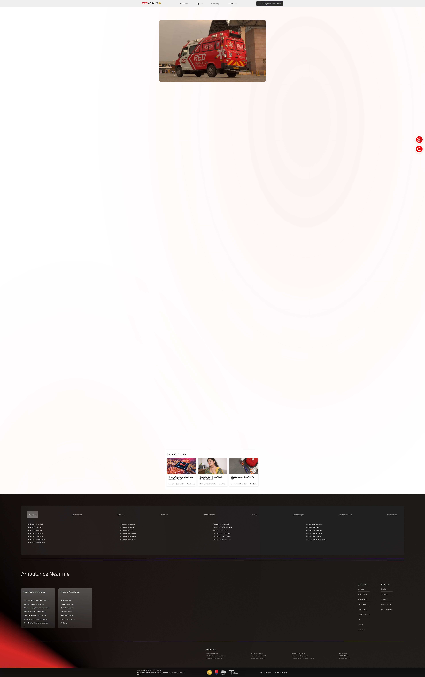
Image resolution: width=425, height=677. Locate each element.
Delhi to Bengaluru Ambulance (34, 612)
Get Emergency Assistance (270, 3)
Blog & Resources (364, 614)
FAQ (359, 620)
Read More (190, 483)
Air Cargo (64, 623)
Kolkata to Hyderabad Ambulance (36, 600)
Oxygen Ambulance (68, 619)
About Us (361, 589)
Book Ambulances (387, 609)
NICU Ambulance (67, 615)
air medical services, (200, 107)
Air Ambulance (66, 600)
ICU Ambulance (66, 612)
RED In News (362, 604)
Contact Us (361, 630)
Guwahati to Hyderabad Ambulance (37, 608)
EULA (139, 674)
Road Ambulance (67, 604)
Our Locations (362, 594)
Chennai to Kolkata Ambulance (35, 615)
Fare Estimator (362, 609)
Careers (360, 625)
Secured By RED (386, 604)
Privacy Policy (178, 672)
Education (384, 599)
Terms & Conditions (162, 672)
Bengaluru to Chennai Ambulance (36, 623)
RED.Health (192, 98)
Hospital (383, 589)
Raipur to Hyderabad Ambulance (35, 619)
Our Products (362, 599)
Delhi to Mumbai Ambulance (34, 604)
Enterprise (384, 594)
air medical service (174, 420)
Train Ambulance (67, 608)
